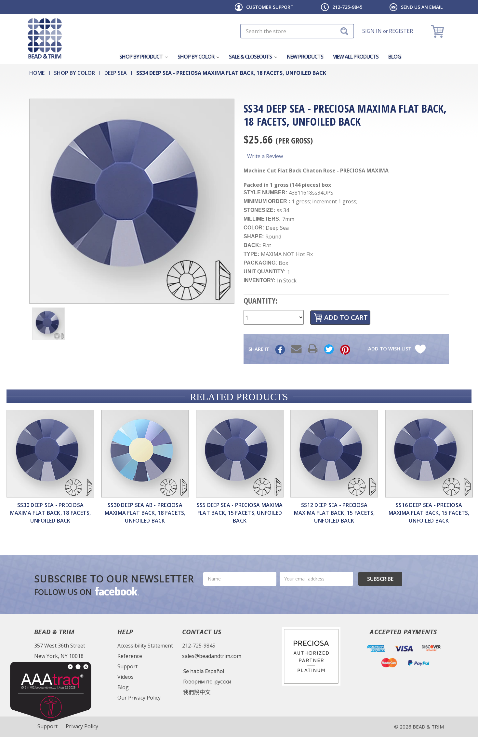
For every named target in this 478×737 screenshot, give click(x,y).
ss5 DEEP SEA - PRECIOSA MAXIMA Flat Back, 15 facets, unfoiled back (240, 512)
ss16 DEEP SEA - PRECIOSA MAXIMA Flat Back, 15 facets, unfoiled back (429, 512)
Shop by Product (141, 56)
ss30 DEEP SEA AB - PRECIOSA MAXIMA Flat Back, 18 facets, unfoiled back (145, 512)
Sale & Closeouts (251, 56)
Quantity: (260, 300)
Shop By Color (196, 56)
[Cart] (438, 31)
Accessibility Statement (145, 645)
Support (127, 666)
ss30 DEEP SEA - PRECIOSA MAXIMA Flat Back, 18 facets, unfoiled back (50, 512)
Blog (394, 56)
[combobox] (297, 31)
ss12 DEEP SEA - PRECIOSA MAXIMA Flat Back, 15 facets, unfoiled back (334, 512)
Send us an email (422, 7)
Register (401, 30)
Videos (125, 676)
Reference (129, 656)
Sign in (372, 30)
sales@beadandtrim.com (211, 656)
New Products (305, 56)
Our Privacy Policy (139, 697)
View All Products (355, 56)
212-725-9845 (347, 7)
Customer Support (270, 7)
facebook (116, 591)
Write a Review (265, 156)
